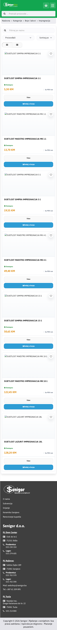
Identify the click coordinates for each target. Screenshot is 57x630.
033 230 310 (11, 547)
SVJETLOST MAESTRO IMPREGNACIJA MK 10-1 (26, 381)
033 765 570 (11, 575)
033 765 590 (11, 582)
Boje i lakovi (30, 21)
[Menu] (52, 5)
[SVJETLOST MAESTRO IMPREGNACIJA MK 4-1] (28, 244)
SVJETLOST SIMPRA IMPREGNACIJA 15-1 (23, 320)
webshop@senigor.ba (17, 585)
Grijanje (6, 508)
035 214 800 (11, 611)
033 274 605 (11, 553)
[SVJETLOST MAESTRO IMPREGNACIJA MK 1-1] (28, 123)
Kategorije (17, 21)
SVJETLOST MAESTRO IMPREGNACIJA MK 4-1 (25, 260)
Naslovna (6, 21)
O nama (6, 499)
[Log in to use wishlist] (50, 53)
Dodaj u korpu (29, 104)
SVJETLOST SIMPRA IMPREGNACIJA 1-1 (22, 78)
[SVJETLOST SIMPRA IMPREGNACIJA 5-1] (28, 183)
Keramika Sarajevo (11, 512)
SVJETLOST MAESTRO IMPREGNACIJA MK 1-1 (25, 139)
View (28, 97)
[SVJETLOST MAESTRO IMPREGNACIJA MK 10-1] (28, 365)
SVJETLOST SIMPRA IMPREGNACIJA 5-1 (22, 199)
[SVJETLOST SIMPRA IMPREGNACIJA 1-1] (28, 62)
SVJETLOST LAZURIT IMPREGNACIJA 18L (23, 441)
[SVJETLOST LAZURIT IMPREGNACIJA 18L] (28, 425)
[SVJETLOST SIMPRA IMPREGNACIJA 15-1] (28, 304)
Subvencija (7, 503)
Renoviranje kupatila (12, 517)
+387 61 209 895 (13, 589)
